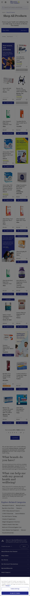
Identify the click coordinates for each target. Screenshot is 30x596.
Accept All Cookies (15, 593)
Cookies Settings (15, 588)
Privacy (7, 585)
